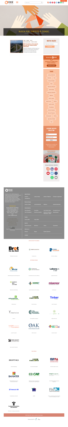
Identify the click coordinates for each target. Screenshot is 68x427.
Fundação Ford (34, 256)
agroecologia (51, 89)
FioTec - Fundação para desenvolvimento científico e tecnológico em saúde (54, 396)
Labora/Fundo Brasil (54, 275)
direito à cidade (51, 80)
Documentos (55, 225)
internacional (48, 116)
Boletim (55, 101)
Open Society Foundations (14, 347)
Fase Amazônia (27, 210)
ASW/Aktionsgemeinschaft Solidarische (14, 275)
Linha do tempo (37, 196)
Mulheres (45, 204)
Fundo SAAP (36, 219)
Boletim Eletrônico (47, 231)
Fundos (26, 217)
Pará (51, 121)
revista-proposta (51, 113)
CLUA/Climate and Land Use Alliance (34, 275)
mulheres (51, 95)
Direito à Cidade (28, 204)
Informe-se (27, 229)
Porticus (14, 318)
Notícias (26, 231)
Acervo (26, 223)
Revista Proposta (28, 225)
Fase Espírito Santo (47, 210)
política (55, 116)
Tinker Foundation (54, 304)
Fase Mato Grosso (56, 210)
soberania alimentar (51, 86)
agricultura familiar (51, 118)
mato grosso (48, 101)
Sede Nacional (55, 212)
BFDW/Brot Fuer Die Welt (13, 256)
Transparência (27, 198)
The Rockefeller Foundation (34, 318)
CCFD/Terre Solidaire (54, 256)
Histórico (26, 196)
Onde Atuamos (28, 208)
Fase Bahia (36, 210)
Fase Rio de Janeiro (38, 212)
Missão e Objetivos (47, 196)
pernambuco (51, 107)
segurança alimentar (51, 92)
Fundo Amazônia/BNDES (34, 366)
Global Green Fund (54, 318)
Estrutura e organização (57, 196)
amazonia (49, 77)
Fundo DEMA (27, 219)
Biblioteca (36, 225)
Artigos (35, 231)
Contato (26, 235)
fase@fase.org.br (14, 215)
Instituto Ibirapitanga (14, 366)
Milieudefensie (14, 304)
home (24, 40)
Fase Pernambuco (28, 212)
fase (54, 77)
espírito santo (51, 104)
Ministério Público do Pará (54, 366)
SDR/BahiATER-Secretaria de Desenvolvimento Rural (14, 381)
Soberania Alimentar (56, 204)
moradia (28, 40)
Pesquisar (49, 46)
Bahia (51, 83)
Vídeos (45, 225)
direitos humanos (51, 110)
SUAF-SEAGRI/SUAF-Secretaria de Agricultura (54, 381)
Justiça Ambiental (51, 75)
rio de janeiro (51, 98)
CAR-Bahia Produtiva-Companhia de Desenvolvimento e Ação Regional (34, 381)
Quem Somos (27, 194)
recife (31, 40)
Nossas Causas (28, 202)
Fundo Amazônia (34, 304)
